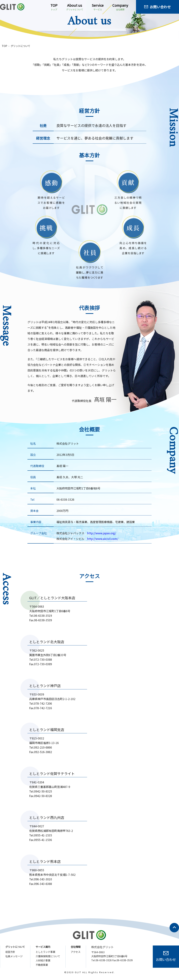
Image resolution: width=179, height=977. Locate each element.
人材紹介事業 (43, 960)
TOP (54, 7)
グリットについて (15, 946)
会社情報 (76, 946)
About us (74, 7)
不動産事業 (42, 965)
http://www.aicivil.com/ (102, 539)
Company (120, 7)
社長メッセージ (14, 956)
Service (98, 7)
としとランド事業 (45, 952)
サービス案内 (43, 946)
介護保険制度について (48, 956)
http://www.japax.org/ (101, 533)
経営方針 (10, 952)
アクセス (75, 952)
